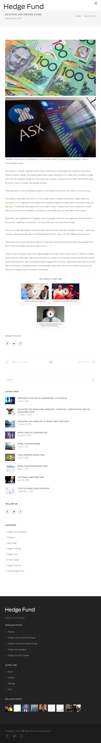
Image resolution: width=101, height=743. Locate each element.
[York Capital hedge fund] (34, 708)
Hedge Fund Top (14, 548)
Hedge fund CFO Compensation (32, 433)
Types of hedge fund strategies (33, 489)
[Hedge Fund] (23, 5)
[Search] (93, 379)
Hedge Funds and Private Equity (22, 638)
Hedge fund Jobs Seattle (18, 655)
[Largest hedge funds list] (25, 708)
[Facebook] (7, 343)
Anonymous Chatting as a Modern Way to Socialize (42, 398)
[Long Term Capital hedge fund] (51, 708)
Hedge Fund (90, 16)
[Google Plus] (20, 343)
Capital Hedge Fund (15, 571)
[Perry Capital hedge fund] (43, 708)
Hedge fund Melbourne (29, 444)
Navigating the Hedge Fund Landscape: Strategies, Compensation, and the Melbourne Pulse (54, 410)
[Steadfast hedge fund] (17, 708)
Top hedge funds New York (31, 477)
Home (78, 16)
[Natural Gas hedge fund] (8, 708)
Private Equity (13, 560)
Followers (11, 537)
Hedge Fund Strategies (17, 532)
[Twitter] (14, 343)
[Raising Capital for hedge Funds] (77, 708)
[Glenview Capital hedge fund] (68, 708)
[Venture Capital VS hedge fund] (60, 708)
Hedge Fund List (14, 565)
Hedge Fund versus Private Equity (22, 643)
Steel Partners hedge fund (31, 455)
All (23, 731)
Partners (11, 632)
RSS (10, 689)
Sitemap (11, 683)
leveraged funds (12, 202)
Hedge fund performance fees (33, 466)
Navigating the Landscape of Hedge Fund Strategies (43, 421)
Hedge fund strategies (17, 649)
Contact (11, 678)
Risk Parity (12, 543)
